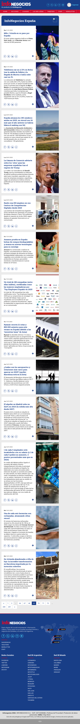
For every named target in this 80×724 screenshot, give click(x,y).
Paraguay (57, 670)
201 (9, 607)
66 (20, 603)
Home (5, 11)
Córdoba (31, 663)
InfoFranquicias (34, 667)
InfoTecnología (33, 674)
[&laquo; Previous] (3, 603)
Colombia (57, 663)
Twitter (4, 663)
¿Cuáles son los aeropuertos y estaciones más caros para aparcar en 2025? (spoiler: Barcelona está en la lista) (17, 371)
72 (48, 603)
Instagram (5, 667)
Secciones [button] (15, 11)
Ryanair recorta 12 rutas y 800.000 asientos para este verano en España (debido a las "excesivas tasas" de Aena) (17, 328)
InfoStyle (31, 672)
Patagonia (31, 686)
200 (4, 607)
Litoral (30, 679)
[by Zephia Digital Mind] (40, 722)
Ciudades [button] (25, 11)
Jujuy (30, 677)
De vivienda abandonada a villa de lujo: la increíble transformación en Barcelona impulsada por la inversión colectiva (18, 563)
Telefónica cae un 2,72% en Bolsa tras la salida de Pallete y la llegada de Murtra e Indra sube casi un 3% (18, 73)
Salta (30, 688)
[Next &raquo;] (14, 607)
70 (39, 603)
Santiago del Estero (35, 698)
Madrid (56, 665)
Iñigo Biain (47, 715)
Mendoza (31, 681)
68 (29, 603)
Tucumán (31, 700)
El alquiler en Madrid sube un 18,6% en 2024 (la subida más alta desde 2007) (18, 406)
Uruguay (57, 672)
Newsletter (70, 11)
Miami (56, 667)
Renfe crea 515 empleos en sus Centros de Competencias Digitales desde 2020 (17, 205)
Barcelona (58, 660)
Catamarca (32, 660)
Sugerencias (5, 642)
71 (43, 603)
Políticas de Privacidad (55, 713)
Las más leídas (38, 11)
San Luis (30, 693)
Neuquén (31, 684)
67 (25, 603)
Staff (60, 11)
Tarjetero (51, 11)
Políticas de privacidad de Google (45, 716)
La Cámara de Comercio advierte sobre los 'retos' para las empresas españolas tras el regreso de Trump (18, 164)
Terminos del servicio (62, 716)
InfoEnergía (32, 665)
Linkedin (4, 665)
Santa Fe (31, 695)
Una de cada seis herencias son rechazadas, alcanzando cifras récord (17, 515)
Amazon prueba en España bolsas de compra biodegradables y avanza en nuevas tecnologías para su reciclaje (18, 243)
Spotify (4, 670)
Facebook (4, 660)
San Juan (31, 691)
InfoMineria (32, 670)
